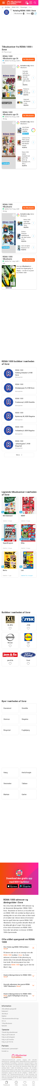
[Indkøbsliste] (30, 2)
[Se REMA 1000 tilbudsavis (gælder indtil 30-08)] (9, 145)
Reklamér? (5, 1011)
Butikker (7, 7)
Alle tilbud (5, 1014)
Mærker (4, 1016)
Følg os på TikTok (7, 1042)
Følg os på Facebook (8, 1034)
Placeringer (23, 7)
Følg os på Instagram (8, 1037)
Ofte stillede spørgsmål (9, 1009)
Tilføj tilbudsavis (7, 1023)
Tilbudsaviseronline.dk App (10, 1018)
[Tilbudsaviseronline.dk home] (14, 3)
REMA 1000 (15, 7)
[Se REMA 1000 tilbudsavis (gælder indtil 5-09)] (9, 86)
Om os (4, 1021)
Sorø (5, 949)
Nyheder (4, 1026)
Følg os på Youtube (8, 1039)
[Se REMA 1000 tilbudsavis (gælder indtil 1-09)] (9, 277)
